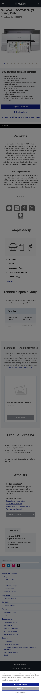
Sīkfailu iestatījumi (20, 692)
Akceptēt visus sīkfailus (20, 684)
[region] (20, 683)
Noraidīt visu (20, 688)
